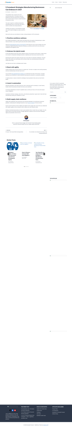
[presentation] (12, 146)
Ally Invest (39, 413)
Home (53, 2)
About (56, 2)
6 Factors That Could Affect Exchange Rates (14, 131)
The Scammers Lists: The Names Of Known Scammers (27, 409)
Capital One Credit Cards (42, 408)
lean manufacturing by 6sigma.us (18, 73)
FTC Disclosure (55, 410)
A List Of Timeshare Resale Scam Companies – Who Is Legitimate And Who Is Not (27, 417)
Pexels (42, 28)
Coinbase (38, 412)
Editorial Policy (55, 413)
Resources (65, 2)
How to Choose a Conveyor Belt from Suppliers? (26, 154)
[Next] (44, 154)
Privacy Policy (55, 408)
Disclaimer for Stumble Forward (58, 412)
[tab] (24, 166)
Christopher (26, 120)
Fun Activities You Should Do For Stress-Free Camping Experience (38, 132)
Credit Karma (39, 410)
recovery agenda (31, 102)
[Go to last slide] (8, 154)
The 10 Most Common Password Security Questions (27, 413)
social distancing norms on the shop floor (18, 44)
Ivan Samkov (36, 28)
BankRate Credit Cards (41, 415)
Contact (60, 2)
